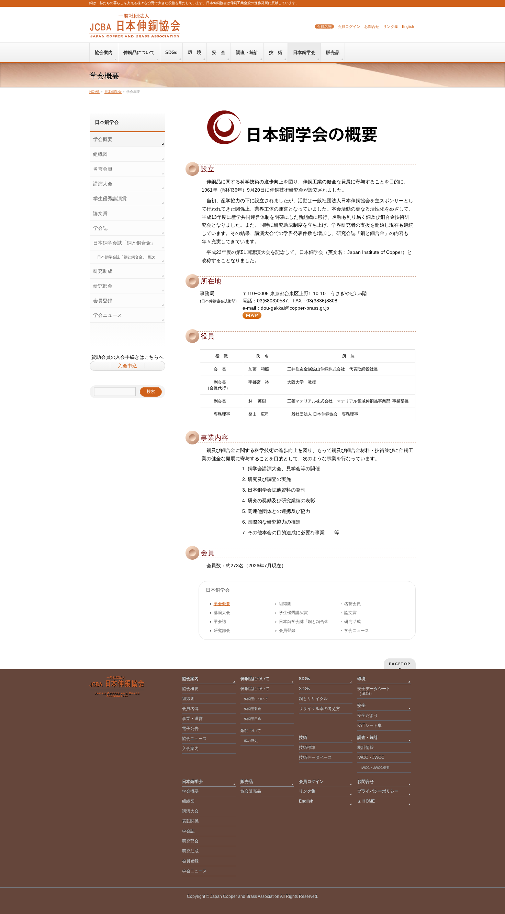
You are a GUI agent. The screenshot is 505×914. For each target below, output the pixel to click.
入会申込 (127, 365)
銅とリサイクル (313, 698)
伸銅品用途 (252, 719)
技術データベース (315, 757)
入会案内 (190, 748)
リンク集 (390, 26)
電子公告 (190, 728)
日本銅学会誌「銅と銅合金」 (306, 621)
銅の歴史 (251, 741)
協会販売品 (250, 791)
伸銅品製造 (252, 709)
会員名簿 (324, 26)
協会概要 (190, 688)
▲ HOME (366, 801)
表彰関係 (190, 821)
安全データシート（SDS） (373, 691)
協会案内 (190, 678)
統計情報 (365, 747)
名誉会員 (352, 603)
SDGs (304, 678)
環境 (361, 678)
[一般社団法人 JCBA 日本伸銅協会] (134, 29)
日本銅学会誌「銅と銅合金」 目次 (126, 257)
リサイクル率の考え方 (319, 708)
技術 (303, 737)
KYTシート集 (369, 725)
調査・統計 (367, 737)
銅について (250, 730)
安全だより (367, 715)
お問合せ (371, 26)
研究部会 (222, 630)
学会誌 (220, 621)
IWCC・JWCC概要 (377, 768)
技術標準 (307, 747)
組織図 (285, 603)
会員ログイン (349, 26)
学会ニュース (356, 630)
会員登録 (287, 630)
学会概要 (222, 603)
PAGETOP (400, 664)
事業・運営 (192, 718)
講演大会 (222, 612)
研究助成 (352, 621)
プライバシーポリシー (378, 791)
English (408, 26)
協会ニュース (194, 738)
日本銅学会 (218, 590)
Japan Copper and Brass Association (244, 896)
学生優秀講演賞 (293, 612)
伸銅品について (254, 678)
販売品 (246, 781)
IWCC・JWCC (370, 757)
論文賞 (350, 612)
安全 (361, 705)
